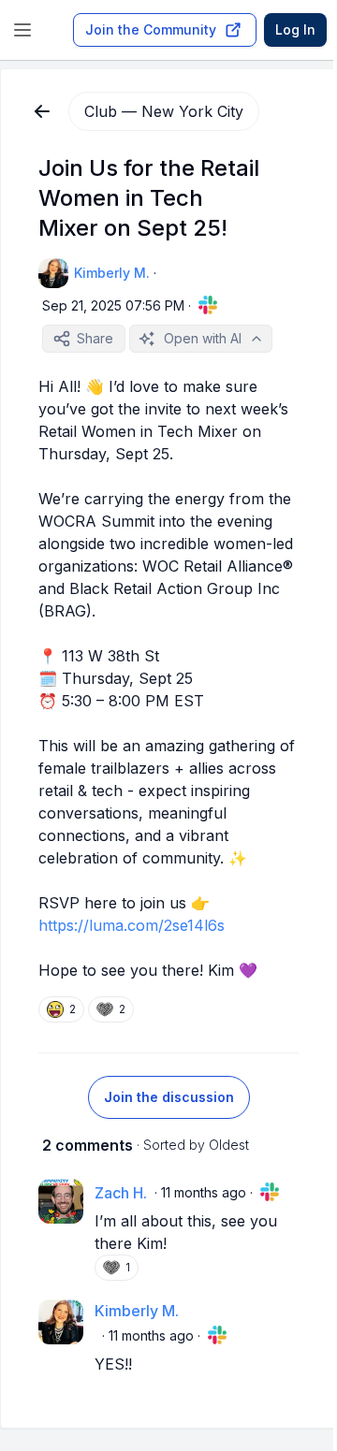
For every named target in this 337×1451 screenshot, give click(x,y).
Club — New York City (163, 111)
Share (95, 338)
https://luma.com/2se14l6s (131, 925)
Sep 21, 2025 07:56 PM (113, 305)
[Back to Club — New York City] (42, 111)
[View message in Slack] (208, 305)
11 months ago (203, 1192)
